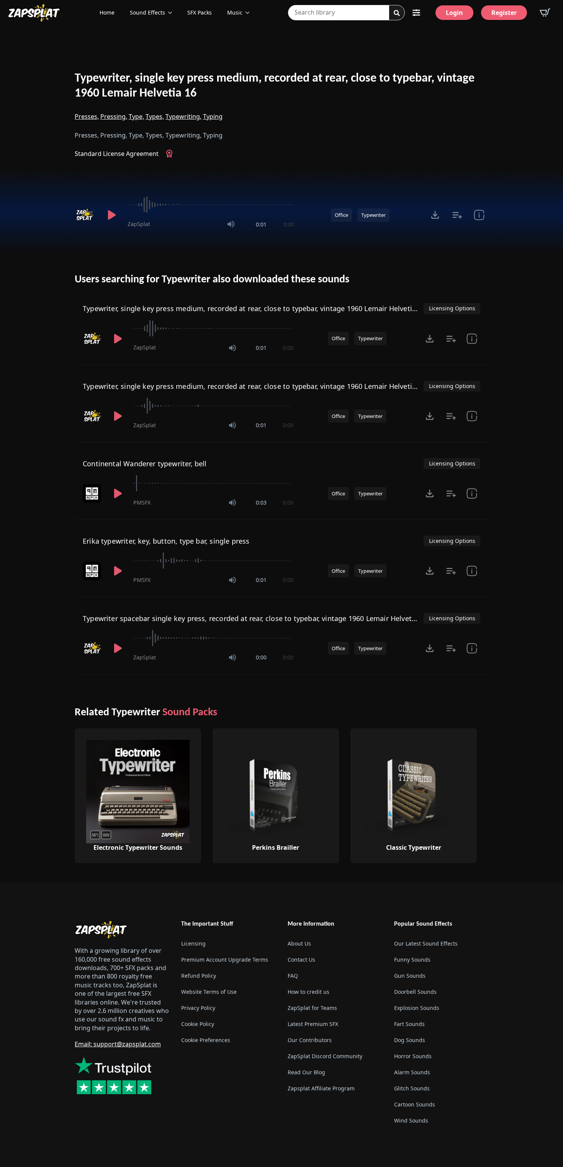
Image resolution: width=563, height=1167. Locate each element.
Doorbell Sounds (415, 991)
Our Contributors (310, 1040)
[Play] (111, 215)
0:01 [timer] (261, 224)
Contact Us (301, 959)
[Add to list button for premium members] (457, 215)
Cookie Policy (197, 1024)
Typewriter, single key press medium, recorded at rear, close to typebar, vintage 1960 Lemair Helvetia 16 (275, 86)
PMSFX (142, 502)
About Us (299, 943)
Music (234, 12)
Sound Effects (147, 12)
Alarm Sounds (412, 1072)
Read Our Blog (306, 1072)
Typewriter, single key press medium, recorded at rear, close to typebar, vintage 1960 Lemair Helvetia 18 (254, 386)
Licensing (193, 943)
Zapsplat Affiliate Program (321, 1088)
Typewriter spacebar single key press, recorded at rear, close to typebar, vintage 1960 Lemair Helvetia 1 (253, 618)
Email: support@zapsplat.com (118, 1044)
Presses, (87, 116)
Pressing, (113, 116)
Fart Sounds (409, 1024)
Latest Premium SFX (313, 1024)
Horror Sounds (413, 1056)
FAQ (293, 975)
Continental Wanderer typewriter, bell (145, 463)
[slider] (211, 205)
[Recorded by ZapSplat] (85, 215)
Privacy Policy (198, 1007)
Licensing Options (452, 308)
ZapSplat (139, 224)
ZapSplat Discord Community (325, 1056)
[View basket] (545, 12)
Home (107, 12)
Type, (136, 116)
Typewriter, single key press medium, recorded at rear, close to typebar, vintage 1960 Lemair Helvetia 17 (254, 308)
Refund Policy (198, 975)
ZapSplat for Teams (312, 1007)
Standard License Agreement (117, 153)
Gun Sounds (410, 975)
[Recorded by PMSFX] (93, 493)
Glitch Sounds (412, 1088)
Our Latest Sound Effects (426, 943)
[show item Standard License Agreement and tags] (479, 215)
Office (341, 214)
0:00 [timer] (288, 224)
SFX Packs (199, 12)
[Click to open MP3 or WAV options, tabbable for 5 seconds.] (435, 215)
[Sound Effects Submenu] (172, 12)
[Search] (396, 13)
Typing (213, 116)
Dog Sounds (409, 1040)
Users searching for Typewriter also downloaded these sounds (212, 279)
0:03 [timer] (261, 502)
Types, (155, 116)
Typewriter (373, 214)
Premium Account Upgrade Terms (224, 959)
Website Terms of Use (209, 991)
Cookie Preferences (205, 1040)
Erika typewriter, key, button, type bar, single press (166, 541)
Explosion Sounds (416, 1007)
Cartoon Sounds (414, 1104)
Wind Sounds (411, 1120)
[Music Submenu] (249, 12)
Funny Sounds (412, 959)
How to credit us (308, 991)
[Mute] (231, 224)
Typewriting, (183, 116)
